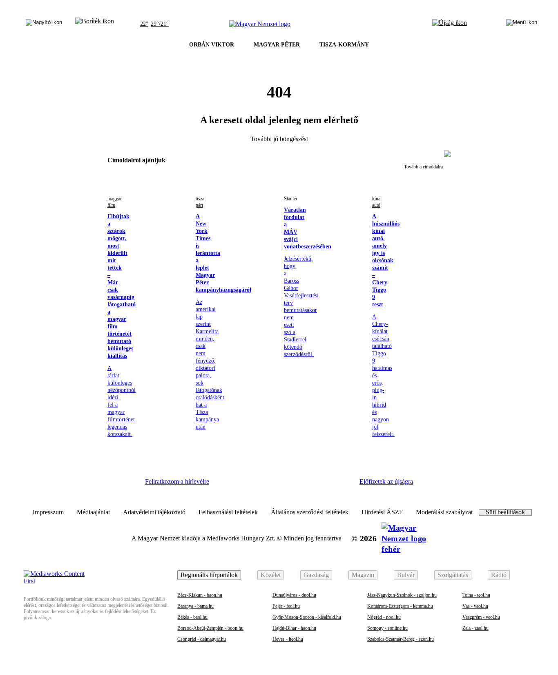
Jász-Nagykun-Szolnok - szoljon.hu (402, 595)
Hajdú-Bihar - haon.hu (294, 628)
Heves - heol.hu (287, 639)
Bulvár (406, 574)
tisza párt (200, 202)
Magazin (363, 574)
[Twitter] (273, 484)
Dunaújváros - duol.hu (294, 595)
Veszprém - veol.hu (481, 617)
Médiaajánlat (93, 512)
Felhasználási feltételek (228, 512)
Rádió (499, 574)
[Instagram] (250, 484)
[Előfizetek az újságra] (450, 24)
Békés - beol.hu (192, 617)
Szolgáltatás (452, 574)
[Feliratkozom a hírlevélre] (95, 24)
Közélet (271, 574)
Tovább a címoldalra (424, 167)
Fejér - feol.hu (286, 606)
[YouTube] (317, 484)
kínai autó (377, 202)
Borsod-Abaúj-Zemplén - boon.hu (210, 628)
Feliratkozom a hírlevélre (177, 481)
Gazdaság (316, 574)
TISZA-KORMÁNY (344, 45)
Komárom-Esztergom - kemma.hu (400, 606)
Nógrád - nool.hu (384, 617)
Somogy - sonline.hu (387, 628)
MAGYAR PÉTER (277, 45)
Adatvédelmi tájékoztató (154, 512)
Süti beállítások (505, 512)
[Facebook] (228, 484)
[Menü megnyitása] (521, 24)
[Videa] (295, 484)
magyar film (114, 202)
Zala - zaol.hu (475, 628)
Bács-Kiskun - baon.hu (199, 595)
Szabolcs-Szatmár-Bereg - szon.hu (400, 639)
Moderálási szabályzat (444, 512)
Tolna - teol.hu (476, 595)
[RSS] (340, 484)
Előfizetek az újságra (386, 481)
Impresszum (48, 512)
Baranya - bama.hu (195, 606)
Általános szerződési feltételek (309, 512)
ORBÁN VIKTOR (211, 45)
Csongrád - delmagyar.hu (201, 639)
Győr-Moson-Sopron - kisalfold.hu (306, 617)
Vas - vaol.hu (475, 606)
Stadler (290, 198)
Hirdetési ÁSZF (382, 512)
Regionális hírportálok (209, 574)
